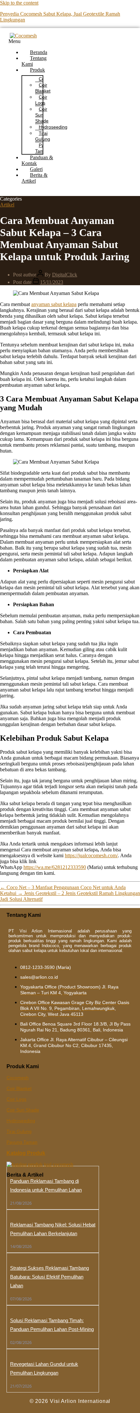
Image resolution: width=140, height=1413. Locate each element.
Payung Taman (22, 1142)
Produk (37, 70)
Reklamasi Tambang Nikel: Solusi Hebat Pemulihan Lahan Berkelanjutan (52, 1229)
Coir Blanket (42, 87)
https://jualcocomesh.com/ (91, 855)
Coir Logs (41, 99)
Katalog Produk (26, 1153)
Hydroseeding (53, 127)
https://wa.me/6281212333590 (54, 867)
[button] (31, 41)
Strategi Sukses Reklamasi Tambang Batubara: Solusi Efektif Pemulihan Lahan (49, 1276)
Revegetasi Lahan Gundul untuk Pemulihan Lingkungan (44, 1368)
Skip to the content (19, 3)
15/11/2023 (51, 282)
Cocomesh (18, 1077)
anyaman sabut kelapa (54, 304)
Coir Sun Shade (42, 114)
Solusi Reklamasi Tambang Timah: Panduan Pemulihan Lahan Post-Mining (52, 1325)
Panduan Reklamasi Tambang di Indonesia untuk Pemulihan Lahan (46, 1185)
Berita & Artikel (34, 178)
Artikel (7, 204)
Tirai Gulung (42, 136)
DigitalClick (64, 274)
